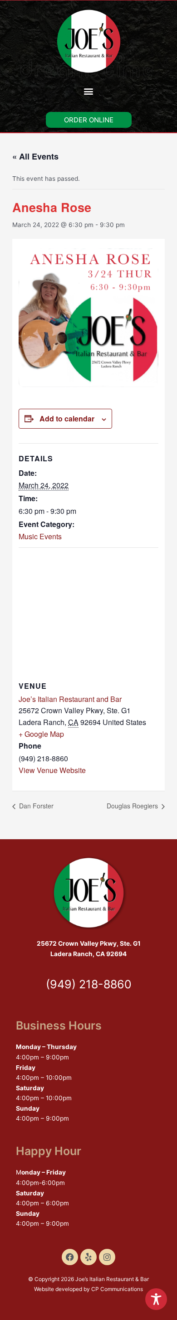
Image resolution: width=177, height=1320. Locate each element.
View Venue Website (52, 770)
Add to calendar (66, 418)
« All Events (35, 156)
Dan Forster (35, 805)
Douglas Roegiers (133, 805)
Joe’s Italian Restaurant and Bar (70, 699)
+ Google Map (41, 734)
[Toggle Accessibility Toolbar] (156, 1299)
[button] (88, 90)
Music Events (40, 536)
